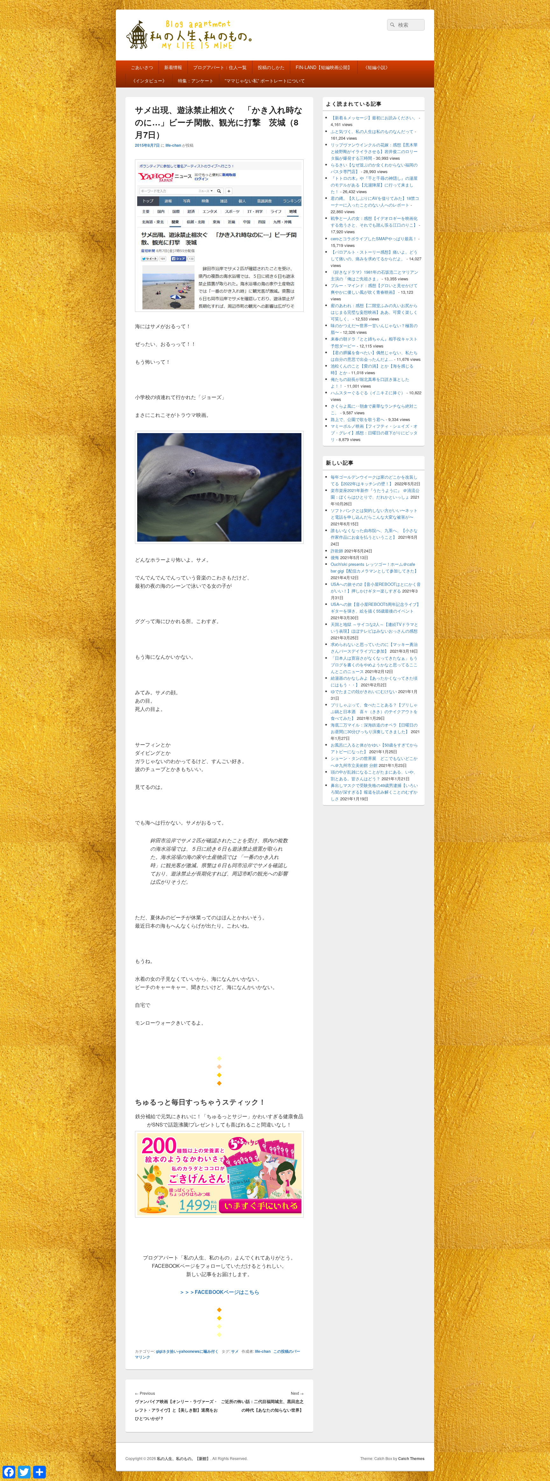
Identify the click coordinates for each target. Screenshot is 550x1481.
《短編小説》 (376, 67)
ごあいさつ (142, 67)
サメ (235, 1351)
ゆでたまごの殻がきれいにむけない (364, 691)
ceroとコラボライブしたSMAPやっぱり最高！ (374, 238)
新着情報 (173, 67)
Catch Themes (411, 1458)
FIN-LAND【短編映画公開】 (324, 67)
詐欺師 (337, 551)
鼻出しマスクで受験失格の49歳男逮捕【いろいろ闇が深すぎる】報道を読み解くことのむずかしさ (374, 792)
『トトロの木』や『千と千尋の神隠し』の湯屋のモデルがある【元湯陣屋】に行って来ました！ (374, 184)
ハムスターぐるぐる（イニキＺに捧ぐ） (368, 393)
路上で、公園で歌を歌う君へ (357, 419)
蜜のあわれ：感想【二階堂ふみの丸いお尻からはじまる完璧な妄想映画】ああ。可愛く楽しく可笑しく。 (374, 312)
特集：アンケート (196, 80)
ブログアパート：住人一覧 (220, 67)
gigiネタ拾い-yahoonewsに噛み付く (187, 1351)
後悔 (335, 557)
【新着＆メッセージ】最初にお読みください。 (374, 118)
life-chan (173, 145)
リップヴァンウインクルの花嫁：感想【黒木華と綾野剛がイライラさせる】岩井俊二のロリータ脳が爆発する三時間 (374, 151)
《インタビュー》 (149, 80)
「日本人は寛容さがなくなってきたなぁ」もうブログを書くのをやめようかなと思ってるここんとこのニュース (374, 664)
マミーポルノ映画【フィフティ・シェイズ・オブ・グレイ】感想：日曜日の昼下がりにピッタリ (374, 432)
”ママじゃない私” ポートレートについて (265, 80)
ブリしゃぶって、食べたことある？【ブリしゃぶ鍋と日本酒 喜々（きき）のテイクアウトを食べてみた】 (374, 711)
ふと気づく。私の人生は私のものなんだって (372, 131)
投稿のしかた (271, 67)
